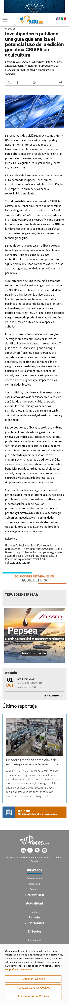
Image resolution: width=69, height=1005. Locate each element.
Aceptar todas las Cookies (33, 996)
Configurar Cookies (33, 978)
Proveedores (34, 939)
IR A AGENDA (52, 695)
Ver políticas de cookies (18, 969)
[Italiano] (63, 18)
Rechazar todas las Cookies (33, 987)
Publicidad (34, 883)
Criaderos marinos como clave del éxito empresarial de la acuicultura (32, 762)
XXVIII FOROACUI (26, 678)
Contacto (34, 889)
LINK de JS (9, 82)
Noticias (35, 911)
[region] (34, 974)
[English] (58, 18)
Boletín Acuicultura (34, 922)
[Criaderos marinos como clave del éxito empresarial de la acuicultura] (34, 737)
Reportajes (34, 917)
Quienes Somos (34, 878)
